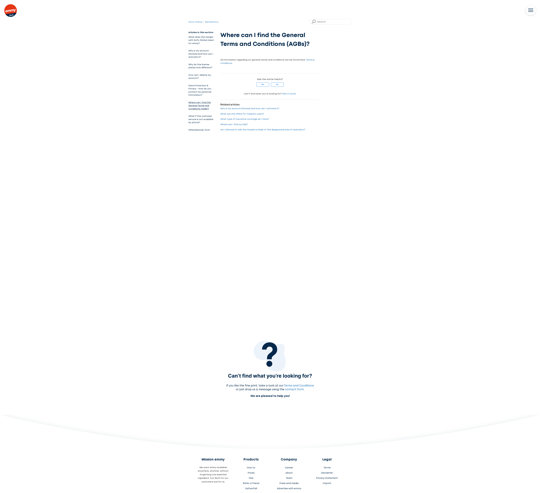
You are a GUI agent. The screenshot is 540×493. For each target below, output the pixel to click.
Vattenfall (251, 489)
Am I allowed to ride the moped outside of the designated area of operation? (262, 130)
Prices (251, 473)
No (277, 84)
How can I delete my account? (199, 76)
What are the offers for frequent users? (242, 114)
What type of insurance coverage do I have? (244, 119)
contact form (294, 389)
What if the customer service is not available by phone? (200, 119)
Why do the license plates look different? (200, 66)
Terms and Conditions (299, 385)
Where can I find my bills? (234, 125)
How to (251, 468)
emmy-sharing (195, 22)
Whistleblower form (199, 130)
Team (289, 478)
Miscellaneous (211, 22)
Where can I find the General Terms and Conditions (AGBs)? (199, 106)
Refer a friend (251, 483)
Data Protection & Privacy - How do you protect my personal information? (199, 90)
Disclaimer (327, 473)
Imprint (327, 483)
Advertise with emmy (289, 489)
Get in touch (289, 94)
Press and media (289, 483)
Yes (262, 84)
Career (289, 468)
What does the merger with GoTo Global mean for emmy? (201, 40)
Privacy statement (327, 478)
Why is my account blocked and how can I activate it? (200, 54)
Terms (327, 468)
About (289, 473)
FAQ (251, 478)
